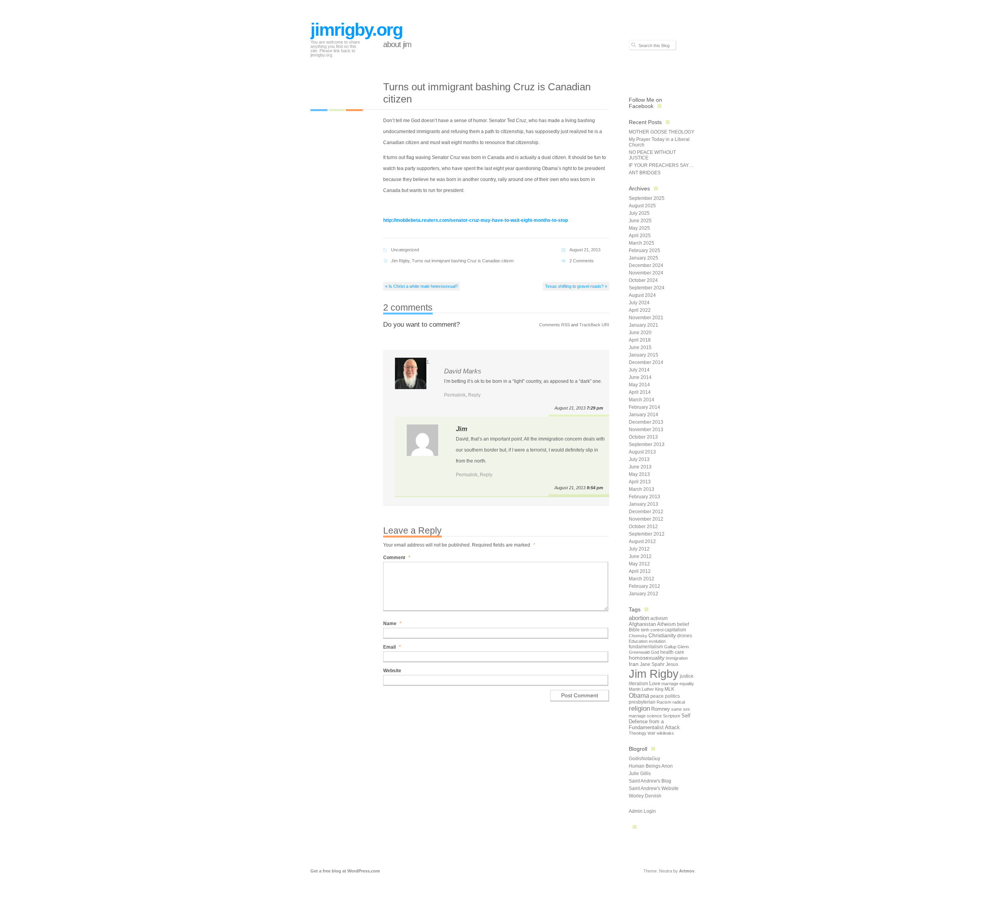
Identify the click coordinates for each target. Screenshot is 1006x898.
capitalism (675, 630)
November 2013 (646, 429)
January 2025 (643, 258)
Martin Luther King (646, 689)
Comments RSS (554, 324)
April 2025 (640, 235)
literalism (638, 683)
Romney (660, 709)
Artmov (686, 871)
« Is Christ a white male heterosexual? (421, 286)
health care (672, 652)
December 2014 (646, 362)
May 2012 (639, 564)
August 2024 (642, 295)
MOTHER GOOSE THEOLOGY (661, 132)
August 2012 (642, 541)
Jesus (672, 664)
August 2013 (642, 452)
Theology (637, 733)
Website (392, 670)
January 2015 (643, 355)
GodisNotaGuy (644, 758)
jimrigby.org (356, 30)
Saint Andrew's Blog (650, 781)
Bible (634, 630)
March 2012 (641, 579)
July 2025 (639, 213)
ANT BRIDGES (645, 173)
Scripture (671, 715)
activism (659, 618)
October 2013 (643, 437)
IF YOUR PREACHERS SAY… (661, 165)
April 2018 (640, 340)
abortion (639, 618)
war (651, 733)
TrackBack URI (594, 324)
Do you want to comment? (421, 324)
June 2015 (640, 347)
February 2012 (644, 586)
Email (392, 647)
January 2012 (643, 593)
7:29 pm (595, 408)
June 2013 (640, 467)
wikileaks (665, 733)
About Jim (397, 44)
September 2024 (647, 288)
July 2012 (639, 549)
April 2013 (640, 482)
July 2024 (639, 302)
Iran (634, 664)
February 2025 (644, 250)
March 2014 (641, 399)
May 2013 (639, 474)
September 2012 (647, 534)
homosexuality (647, 658)
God (655, 652)
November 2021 (646, 317)
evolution (657, 641)
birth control (652, 629)
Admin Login (642, 811)
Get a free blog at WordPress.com (345, 871)
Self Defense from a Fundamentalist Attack (659, 721)
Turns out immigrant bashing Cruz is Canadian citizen (463, 260)
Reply (474, 395)
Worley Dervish (645, 796)
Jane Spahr (652, 664)
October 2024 (643, 280)
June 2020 (640, 332)
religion (639, 708)
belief (683, 624)
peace (657, 696)
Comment (396, 557)
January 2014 (643, 414)
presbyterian (642, 702)
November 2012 (646, 519)
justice (687, 676)
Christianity (662, 635)
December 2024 (646, 265)
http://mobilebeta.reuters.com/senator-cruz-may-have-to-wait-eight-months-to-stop (475, 220)
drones (684, 635)
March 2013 (641, 489)
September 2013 (647, 444)
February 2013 (644, 496)
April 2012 (640, 571)
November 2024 (646, 273)
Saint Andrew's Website (654, 788)
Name (392, 623)
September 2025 (647, 198)
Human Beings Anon (651, 766)
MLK (669, 689)
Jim (461, 429)
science (654, 715)
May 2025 (639, 228)
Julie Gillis (640, 773)
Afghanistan (642, 624)
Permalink (455, 395)
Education (638, 641)
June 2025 (640, 220)
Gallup (670, 646)
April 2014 (640, 392)
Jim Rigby (400, 260)
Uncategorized (405, 249)
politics (672, 696)
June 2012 (640, 556)
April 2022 (640, 310)
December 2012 (646, 511)
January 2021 (643, 325)
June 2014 (640, 377)
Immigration (677, 658)
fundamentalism (646, 646)
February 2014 (644, 407)
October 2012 (643, 526)
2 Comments (581, 260)
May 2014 (639, 385)
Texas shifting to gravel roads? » (576, 286)
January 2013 (643, 504)
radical (678, 702)
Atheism (666, 624)
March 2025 (641, 243)
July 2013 (639, 459)
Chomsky (638, 635)
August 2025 (642, 205)
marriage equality (677, 683)
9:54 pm (595, 487)
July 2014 (639, 370)
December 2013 (646, 422)
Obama (639, 695)
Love (654, 683)
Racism (664, 702)
